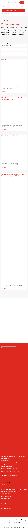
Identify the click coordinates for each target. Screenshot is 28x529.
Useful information (6, 496)
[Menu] (22, 6)
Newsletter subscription (7, 506)
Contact (3, 484)
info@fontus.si (6, 13)
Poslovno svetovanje (6, 508)
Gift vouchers (4, 503)
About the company (6, 487)
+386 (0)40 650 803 (10, 10)
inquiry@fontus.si (9, 466)
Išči (22, 2)
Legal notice (4, 501)
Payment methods (5, 493)
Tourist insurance (5, 498)
